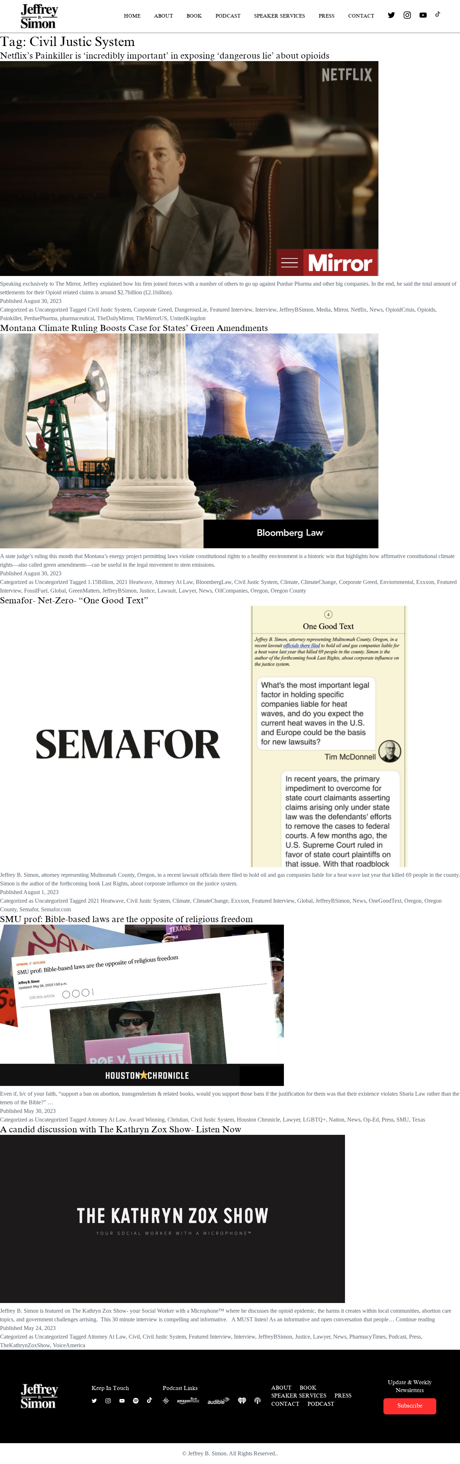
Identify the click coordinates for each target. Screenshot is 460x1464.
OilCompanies (231, 591)
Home (132, 16)
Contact (361, 16)
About (163, 16)
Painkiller (10, 318)
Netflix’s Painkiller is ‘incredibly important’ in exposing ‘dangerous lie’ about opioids (165, 56)
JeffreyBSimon (296, 310)
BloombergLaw (213, 582)
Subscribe (409, 1405)
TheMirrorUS (151, 318)
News (376, 310)
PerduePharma (40, 318)
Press (327, 16)
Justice (147, 591)
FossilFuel (35, 591)
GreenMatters (84, 591)
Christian (177, 1120)
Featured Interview (231, 310)
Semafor (28, 909)
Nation (336, 1120)
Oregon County (288, 591)
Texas (418, 1120)
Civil (134, 1337)
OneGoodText (385, 901)
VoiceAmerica (69, 1345)
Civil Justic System (109, 310)
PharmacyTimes (367, 1337)
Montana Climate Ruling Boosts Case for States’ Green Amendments (134, 328)
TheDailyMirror (115, 318)
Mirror (341, 310)
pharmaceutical (77, 318)
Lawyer (187, 591)
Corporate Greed (153, 310)
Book (194, 16)
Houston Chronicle (258, 1120)
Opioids (426, 310)
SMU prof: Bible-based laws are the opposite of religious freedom (126, 919)
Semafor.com (56, 909)
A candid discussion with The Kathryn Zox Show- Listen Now (120, 1129)
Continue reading (415, 1319)
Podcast (228, 16)
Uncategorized (51, 310)
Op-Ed (371, 1120)
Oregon (259, 591)
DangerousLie (191, 310)
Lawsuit (166, 591)
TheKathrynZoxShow (25, 1345)
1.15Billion (100, 582)
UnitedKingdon (188, 318)
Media (323, 310)
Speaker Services (279, 16)
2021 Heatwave (134, 582)
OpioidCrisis (400, 310)
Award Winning (146, 1120)
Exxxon (425, 582)
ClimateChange (318, 582)
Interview (265, 310)
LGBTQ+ (314, 1120)
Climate (289, 582)
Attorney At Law (174, 582)
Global (58, 591)
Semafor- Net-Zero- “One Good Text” (74, 600)
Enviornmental (396, 582)
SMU (402, 1120)
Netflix (359, 310)
